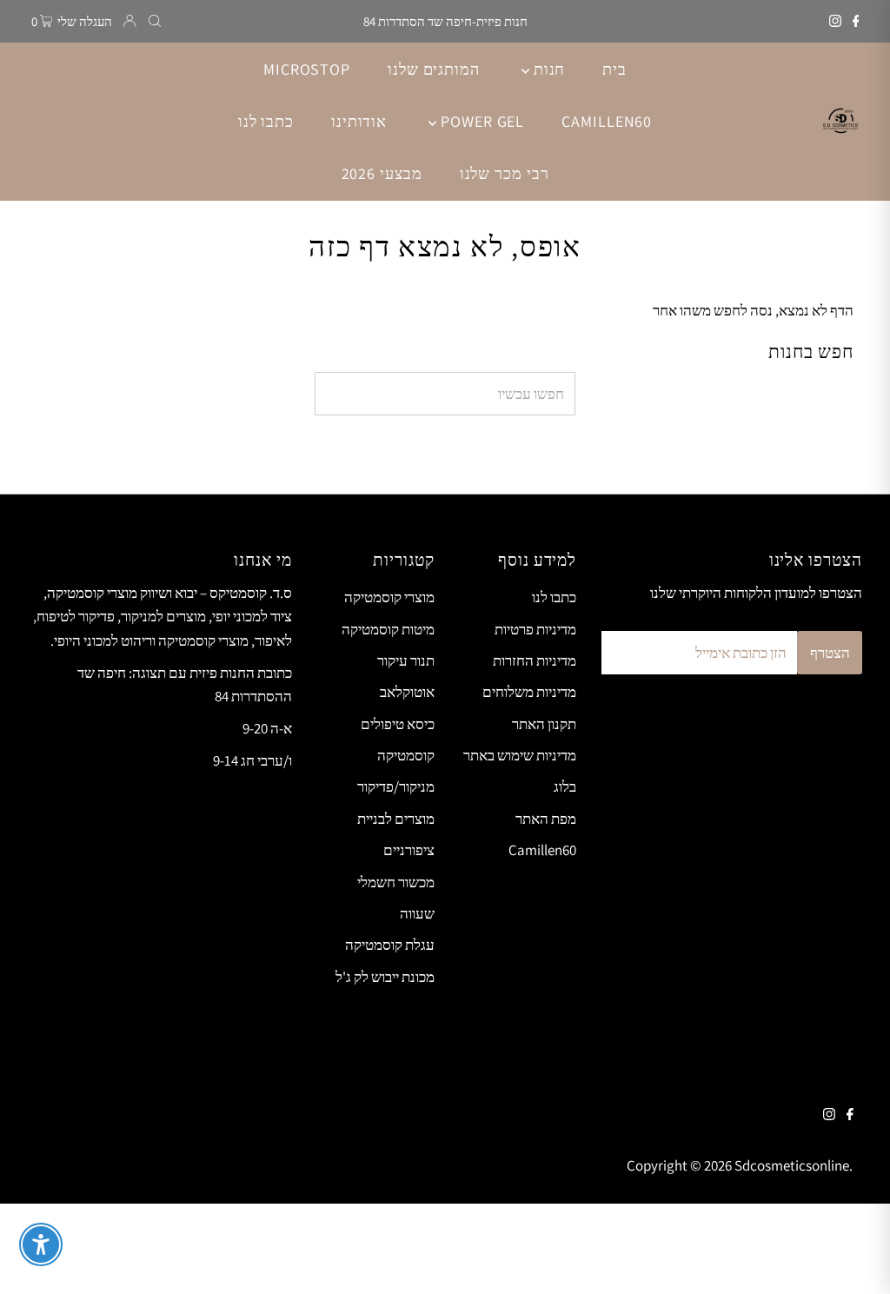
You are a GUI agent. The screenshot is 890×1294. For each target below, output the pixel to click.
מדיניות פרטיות (535, 629)
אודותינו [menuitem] (359, 121)
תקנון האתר (544, 723)
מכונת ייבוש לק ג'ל (385, 976)
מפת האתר (545, 818)
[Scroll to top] (855, 1259)
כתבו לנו (554, 597)
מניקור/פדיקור (396, 786)
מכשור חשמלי (396, 882)
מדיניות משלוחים (529, 691)
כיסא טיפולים (398, 723)
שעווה (417, 913)
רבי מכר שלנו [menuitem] (504, 173)
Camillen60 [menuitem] (606, 121)
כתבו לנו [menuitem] (266, 121)
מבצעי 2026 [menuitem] (382, 173)
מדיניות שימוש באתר (519, 755)
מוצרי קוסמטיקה (389, 597)
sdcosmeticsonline (791, 1165)
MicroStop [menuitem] (306, 69)
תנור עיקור (406, 660)
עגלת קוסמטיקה (390, 944)
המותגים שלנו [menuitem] (434, 69)
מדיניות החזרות (534, 660)
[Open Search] (154, 21)
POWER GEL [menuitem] (480, 121)
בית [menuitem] (614, 69)
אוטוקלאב (407, 691)
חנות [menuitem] (547, 69)
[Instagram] (835, 22)
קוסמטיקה (406, 755)
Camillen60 (542, 849)
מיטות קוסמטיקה (388, 629)
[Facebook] (856, 22)
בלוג (565, 786)
